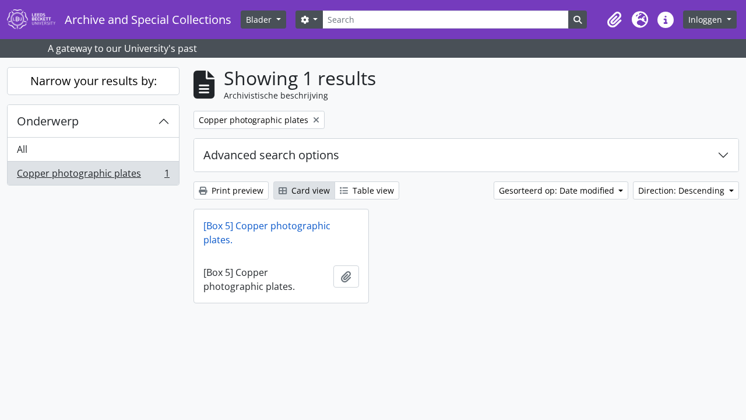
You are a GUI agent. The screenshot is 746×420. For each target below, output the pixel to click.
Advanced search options (271, 155)
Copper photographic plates (93, 176)
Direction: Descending (682, 190)
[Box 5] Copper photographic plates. (266, 232)
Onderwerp (48, 121)
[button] (614, 20)
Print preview (236, 190)
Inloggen (706, 19)
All (22, 149)
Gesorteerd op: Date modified (558, 190)
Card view (309, 190)
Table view (372, 190)
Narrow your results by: (93, 81)
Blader (260, 19)
